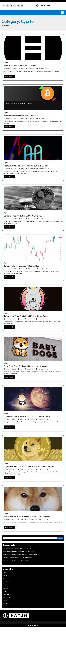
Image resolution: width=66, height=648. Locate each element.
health (5, 591)
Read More (8, 76)
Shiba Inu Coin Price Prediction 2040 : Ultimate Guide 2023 (29, 516)
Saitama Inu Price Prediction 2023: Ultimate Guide (26, 316)
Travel (5, 600)
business (5, 572)
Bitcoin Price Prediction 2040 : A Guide (21, 115)
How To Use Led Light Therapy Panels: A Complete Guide (20, 554)
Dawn (22, 68)
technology (6, 597)
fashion (5, 585)
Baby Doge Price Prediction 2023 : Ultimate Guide (25, 366)
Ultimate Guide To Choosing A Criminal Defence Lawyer (19, 561)
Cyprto (6, 62)
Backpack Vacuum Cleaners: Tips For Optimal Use (17, 557)
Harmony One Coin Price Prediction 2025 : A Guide (26, 166)
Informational (7, 594)
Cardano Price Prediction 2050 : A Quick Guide (24, 216)
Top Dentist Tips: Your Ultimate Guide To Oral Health (18, 548)
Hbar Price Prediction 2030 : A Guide (20, 65)
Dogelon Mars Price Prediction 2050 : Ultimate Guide (27, 416)
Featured (5, 588)
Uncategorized (7, 604)
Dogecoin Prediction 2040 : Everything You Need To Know (29, 466)
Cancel (5, 575)
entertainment (7, 582)
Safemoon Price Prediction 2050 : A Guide (22, 266)
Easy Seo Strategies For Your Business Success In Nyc (18, 551)
